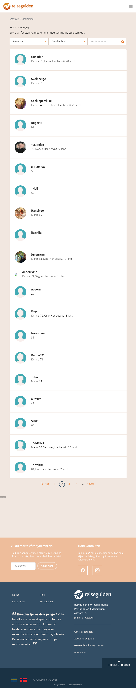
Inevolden (38, 333)
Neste (90, 483)
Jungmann (38, 254)
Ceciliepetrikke (41, 101)
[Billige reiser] (23, 680)
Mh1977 (36, 399)
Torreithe (37, 465)
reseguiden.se (59, 685)
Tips (42, 594)
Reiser (15, 594)
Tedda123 (37, 443)
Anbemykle (29, 272)
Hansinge (37, 210)
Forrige (45, 483)
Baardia (36, 232)
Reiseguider (18, 601)
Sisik (34, 421)
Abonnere (47, 565)
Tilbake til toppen (119, 665)
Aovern (36, 289)
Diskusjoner (46, 601)
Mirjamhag (38, 166)
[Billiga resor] (14, 680)
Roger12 (36, 123)
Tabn (34, 377)
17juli (34, 188)
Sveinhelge (38, 79)
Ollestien (37, 57)
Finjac (35, 311)
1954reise (37, 144)
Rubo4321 (37, 355)
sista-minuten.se (75, 685)
